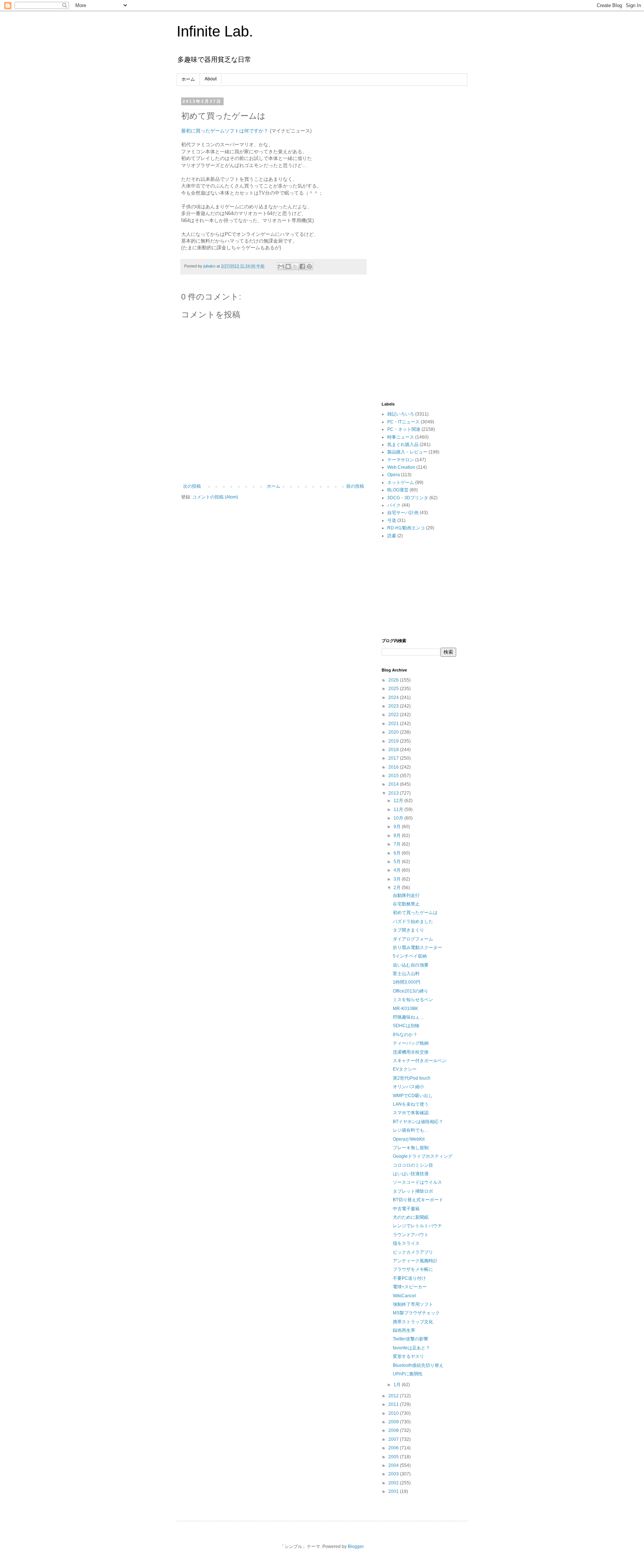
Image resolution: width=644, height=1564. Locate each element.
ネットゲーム (400, 482)
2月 (398, 887)
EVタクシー (405, 1069)
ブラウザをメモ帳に (413, 1269)
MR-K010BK (405, 1008)
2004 (394, 1465)
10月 (399, 818)
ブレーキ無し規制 (411, 1147)
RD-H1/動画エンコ (406, 528)
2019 (394, 741)
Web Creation (401, 467)
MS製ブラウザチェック (416, 1312)
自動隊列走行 (406, 895)
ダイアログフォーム (413, 939)
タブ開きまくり (408, 930)
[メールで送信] (281, 266)
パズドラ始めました (413, 921)
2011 (394, 1404)
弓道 (391, 520)
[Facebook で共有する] (302, 266)
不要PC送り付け (409, 1278)
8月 (398, 835)
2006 (394, 1448)
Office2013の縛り (410, 991)
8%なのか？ (405, 1034)
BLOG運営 (397, 490)
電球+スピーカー (410, 1286)
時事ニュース (400, 437)
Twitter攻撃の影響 (410, 1339)
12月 (399, 800)
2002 (394, 1483)
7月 (398, 844)
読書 (391, 535)
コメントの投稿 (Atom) (215, 497)
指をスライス (406, 1243)
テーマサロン (400, 459)
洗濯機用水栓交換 (411, 1052)
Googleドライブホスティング (422, 1156)
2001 (394, 1491)
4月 (398, 870)
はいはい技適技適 (411, 1173)
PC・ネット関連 (403, 429)
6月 (398, 853)
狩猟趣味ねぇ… (408, 1017)
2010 (394, 1413)
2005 (394, 1456)
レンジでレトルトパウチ (417, 1225)
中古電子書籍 (406, 1208)
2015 (394, 775)
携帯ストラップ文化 (413, 1321)
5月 (398, 861)
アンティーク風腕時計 (415, 1260)
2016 (394, 767)
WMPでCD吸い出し (413, 1095)
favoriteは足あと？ (411, 1347)
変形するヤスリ (408, 1356)
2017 (394, 758)
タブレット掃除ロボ (413, 1191)
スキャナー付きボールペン (419, 1060)
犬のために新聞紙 (411, 1217)
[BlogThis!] (288, 266)
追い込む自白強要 (411, 965)
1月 (398, 1384)
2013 (394, 793)
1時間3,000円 (406, 982)
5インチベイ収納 (410, 956)
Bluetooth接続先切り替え (418, 1365)
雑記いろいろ (400, 414)
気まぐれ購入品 (403, 444)
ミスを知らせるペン (413, 999)
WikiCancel (404, 1295)
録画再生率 (404, 1330)
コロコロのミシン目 (413, 1165)
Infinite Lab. (215, 31)
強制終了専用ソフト (413, 1304)
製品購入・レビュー (407, 452)
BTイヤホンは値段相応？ (418, 1121)
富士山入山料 (406, 973)
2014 (394, 784)
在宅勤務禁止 (406, 904)
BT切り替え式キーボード (418, 1199)
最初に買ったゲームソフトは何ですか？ (224, 131)
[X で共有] (295, 266)
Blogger (355, 1546)
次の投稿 (192, 486)
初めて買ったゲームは (415, 912)
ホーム (188, 79)
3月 (398, 879)
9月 (398, 826)
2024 (394, 697)
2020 (394, 732)
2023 (394, 706)
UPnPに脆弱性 (408, 1373)
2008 (394, 1430)
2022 (394, 714)
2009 (394, 1421)
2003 (394, 1474)
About (211, 78)
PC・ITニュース (403, 421)
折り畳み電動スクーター (417, 947)
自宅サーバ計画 (403, 512)
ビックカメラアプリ (413, 1252)
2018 (394, 749)
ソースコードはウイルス (417, 1182)
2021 (394, 723)
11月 (399, 809)
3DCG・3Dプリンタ (407, 497)
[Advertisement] (419, 210)
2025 (394, 688)
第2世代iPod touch (411, 1078)
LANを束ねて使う (411, 1104)
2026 (394, 680)
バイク (394, 505)
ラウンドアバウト (411, 1234)
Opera (393, 474)
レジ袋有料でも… (411, 1130)
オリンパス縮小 (408, 1086)
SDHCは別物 (406, 1025)
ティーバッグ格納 (411, 1043)
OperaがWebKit (408, 1139)
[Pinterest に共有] (309, 266)
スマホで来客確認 (411, 1112)
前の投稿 (355, 486)
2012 (394, 1395)
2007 (394, 1439)
